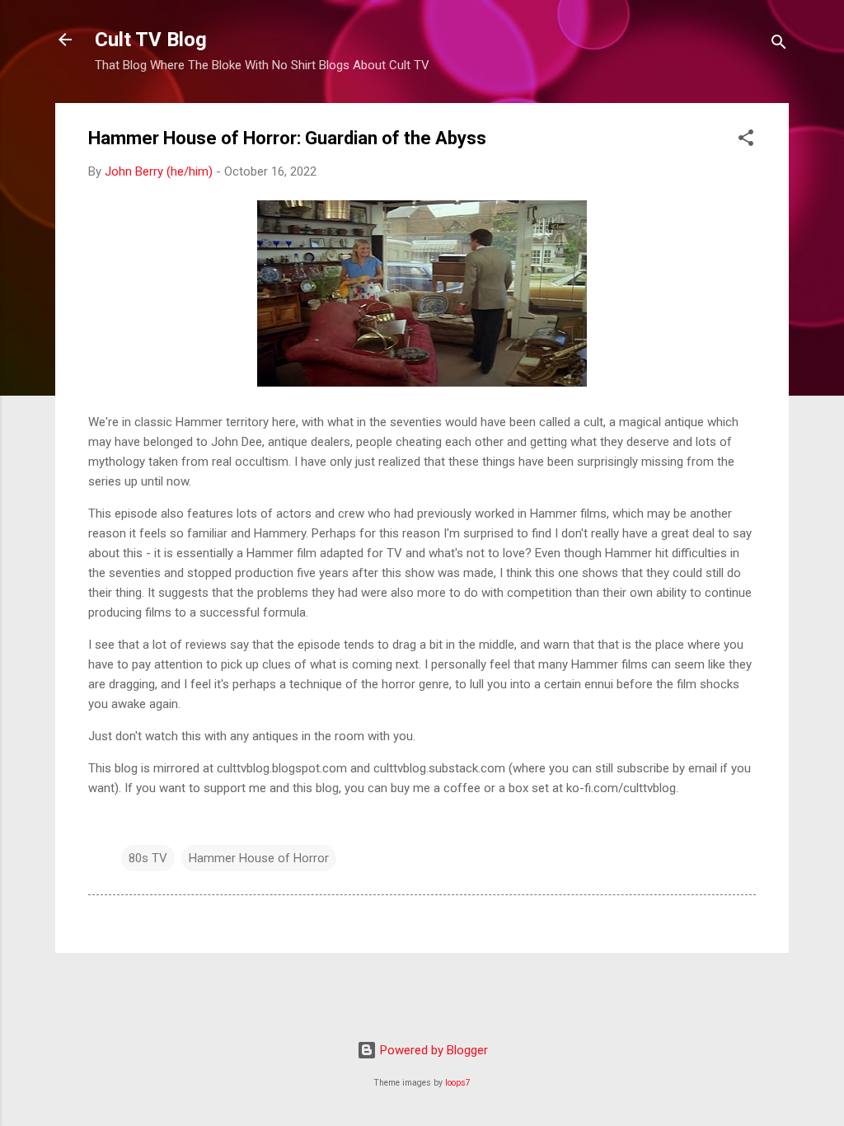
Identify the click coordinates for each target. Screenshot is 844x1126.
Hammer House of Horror (259, 858)
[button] (746, 140)
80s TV (148, 858)
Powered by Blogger (432, 1050)
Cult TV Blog (151, 39)
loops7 (458, 1082)
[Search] (779, 45)
